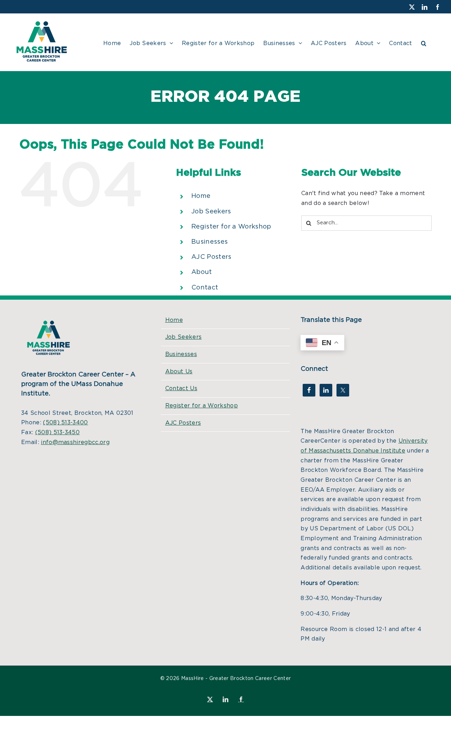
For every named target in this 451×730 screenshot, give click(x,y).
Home (200, 196)
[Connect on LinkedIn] (326, 390)
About (201, 272)
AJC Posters (211, 257)
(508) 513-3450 (57, 432)
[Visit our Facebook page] (309, 390)
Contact (204, 288)
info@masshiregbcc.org (75, 442)
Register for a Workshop (231, 227)
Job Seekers (211, 211)
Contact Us (181, 388)
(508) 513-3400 (65, 422)
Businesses (209, 242)
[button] (423, 42)
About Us (179, 371)
